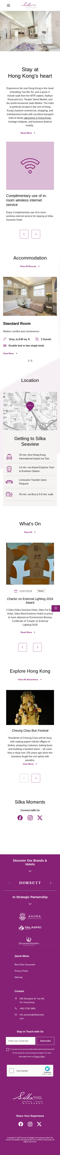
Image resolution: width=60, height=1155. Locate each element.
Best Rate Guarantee (25, 964)
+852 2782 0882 (28, 1008)
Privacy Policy (21, 971)
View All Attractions (28, 679)
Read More (26, 133)
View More (8, 353)
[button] (24, 234)
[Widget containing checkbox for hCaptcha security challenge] (30, 1071)
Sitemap (19, 977)
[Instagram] (30, 818)
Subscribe (45, 1041)
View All (28, 532)
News (41, 591)
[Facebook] (20, 818)
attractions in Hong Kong (37, 118)
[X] (40, 818)
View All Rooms (28, 266)
